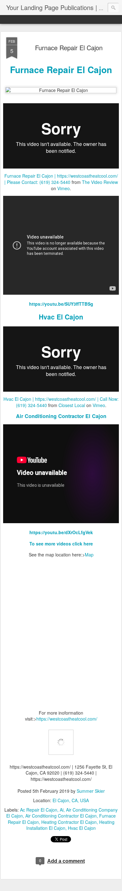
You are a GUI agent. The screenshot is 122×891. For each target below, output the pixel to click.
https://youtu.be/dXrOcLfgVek (61, 532)
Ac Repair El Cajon (38, 810)
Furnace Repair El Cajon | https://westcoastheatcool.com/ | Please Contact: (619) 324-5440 (61, 179)
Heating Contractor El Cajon (69, 822)
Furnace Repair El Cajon (69, 47)
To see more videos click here (61, 543)
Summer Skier (91, 791)
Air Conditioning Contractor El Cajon (61, 416)
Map (89, 554)
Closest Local (71, 405)
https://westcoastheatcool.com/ (66, 719)
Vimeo (63, 188)
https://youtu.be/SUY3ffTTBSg (61, 304)
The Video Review (100, 182)
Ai (62, 810)
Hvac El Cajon (61, 316)
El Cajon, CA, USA (71, 800)
